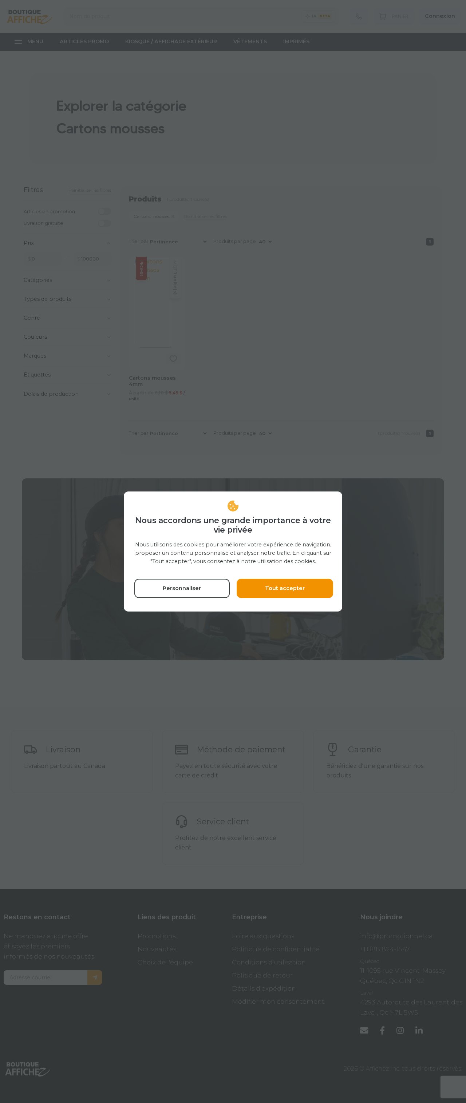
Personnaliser (182, 588)
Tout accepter (285, 588)
